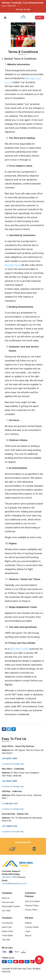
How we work (8, 902)
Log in (27, 931)
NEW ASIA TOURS (18, 649)
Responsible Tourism (11, 906)
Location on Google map (13, 764)
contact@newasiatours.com (14, 883)
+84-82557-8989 (9, 877)
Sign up (28, 935)
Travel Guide (7, 935)
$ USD (39, 17)
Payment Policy (32, 905)
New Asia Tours (13, 265)
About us (6, 898)
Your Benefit (7, 923)
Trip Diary (6, 939)
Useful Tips (7, 927)
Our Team (6, 910)
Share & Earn (7, 931)
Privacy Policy (31, 910)
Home (13, 25)
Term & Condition (32, 901)
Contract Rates (32, 927)
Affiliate (28, 923)
